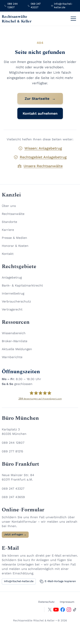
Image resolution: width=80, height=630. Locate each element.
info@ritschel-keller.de (19, 581)
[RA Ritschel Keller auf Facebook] (62, 609)
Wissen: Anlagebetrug (43, 148)
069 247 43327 (13, 488)
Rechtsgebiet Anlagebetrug (43, 157)
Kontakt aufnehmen (40, 113)
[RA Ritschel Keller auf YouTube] (56, 609)
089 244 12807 (13, 442)
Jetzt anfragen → (15, 534)
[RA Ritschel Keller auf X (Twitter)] (50, 609)
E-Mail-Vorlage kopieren (60, 581)
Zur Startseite (40, 98)
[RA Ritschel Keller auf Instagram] (69, 609)
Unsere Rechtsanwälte (43, 166)
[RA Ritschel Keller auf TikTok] (74, 609)
